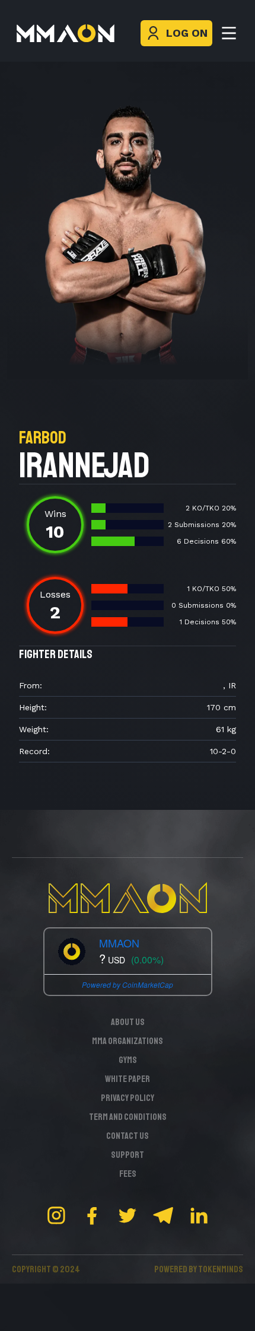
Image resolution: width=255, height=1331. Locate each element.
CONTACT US (127, 1136)
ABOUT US (128, 1022)
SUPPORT (127, 1155)
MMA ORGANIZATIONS (127, 1041)
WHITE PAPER (127, 1079)
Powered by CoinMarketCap (127, 984)
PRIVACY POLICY (127, 1098)
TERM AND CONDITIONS (128, 1117)
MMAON (119, 942)
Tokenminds (220, 1269)
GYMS (128, 1060)
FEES (127, 1174)
